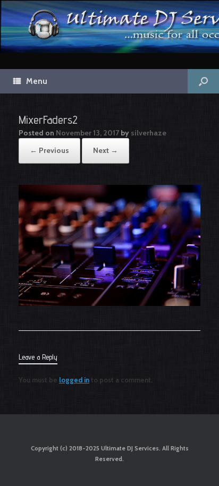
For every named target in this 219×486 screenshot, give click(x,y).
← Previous (49, 150)
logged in (74, 380)
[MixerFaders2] (109, 303)
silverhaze (148, 133)
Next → (105, 150)
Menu (36, 81)
